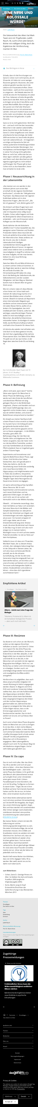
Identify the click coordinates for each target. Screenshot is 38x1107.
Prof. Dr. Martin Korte (26, 55)
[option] (19, 364)
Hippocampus (8, 471)
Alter (4, 912)
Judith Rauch (11, 30)
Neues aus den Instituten (14, 963)
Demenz (27, 767)
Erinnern (5, 916)
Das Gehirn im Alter (20, 8)
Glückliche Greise (10, 817)
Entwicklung (6, 914)
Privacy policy (21, 1089)
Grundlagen (6, 8)
